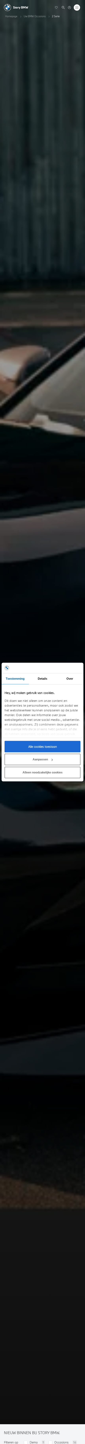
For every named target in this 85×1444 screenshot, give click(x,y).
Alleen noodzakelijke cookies (42, 772)
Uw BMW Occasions (35, 16)
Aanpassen (40, 759)
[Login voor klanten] (69, 7)
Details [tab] (42, 678)
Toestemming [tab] (15, 678)
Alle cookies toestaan (42, 747)
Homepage (11, 16)
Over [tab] (69, 678)
